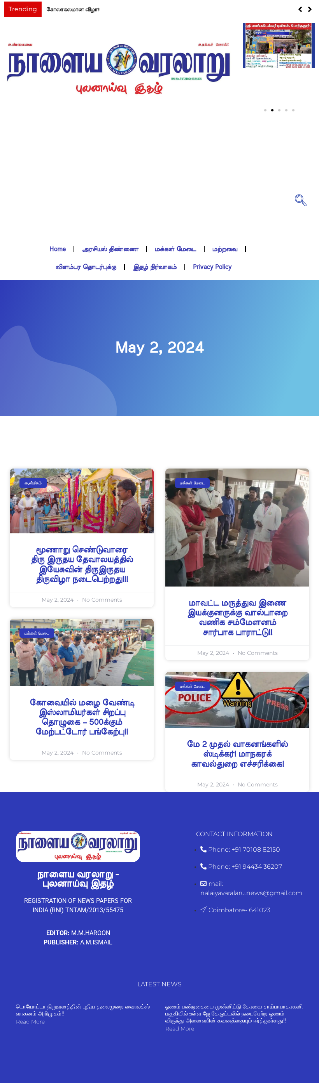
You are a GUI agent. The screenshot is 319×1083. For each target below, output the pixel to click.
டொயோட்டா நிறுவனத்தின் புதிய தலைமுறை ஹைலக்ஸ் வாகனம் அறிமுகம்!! (83, 1021)
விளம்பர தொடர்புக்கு (86, 278)
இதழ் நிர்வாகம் (155, 278)
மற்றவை (224, 260)
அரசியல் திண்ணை (110, 260)
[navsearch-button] (300, 211)
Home (57, 260)
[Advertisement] (143, 193)
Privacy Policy (212, 278)
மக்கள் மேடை (175, 260)
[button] (310, 15)
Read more (30, 1032)
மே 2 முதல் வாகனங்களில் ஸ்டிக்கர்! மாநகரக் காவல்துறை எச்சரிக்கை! (237, 765)
